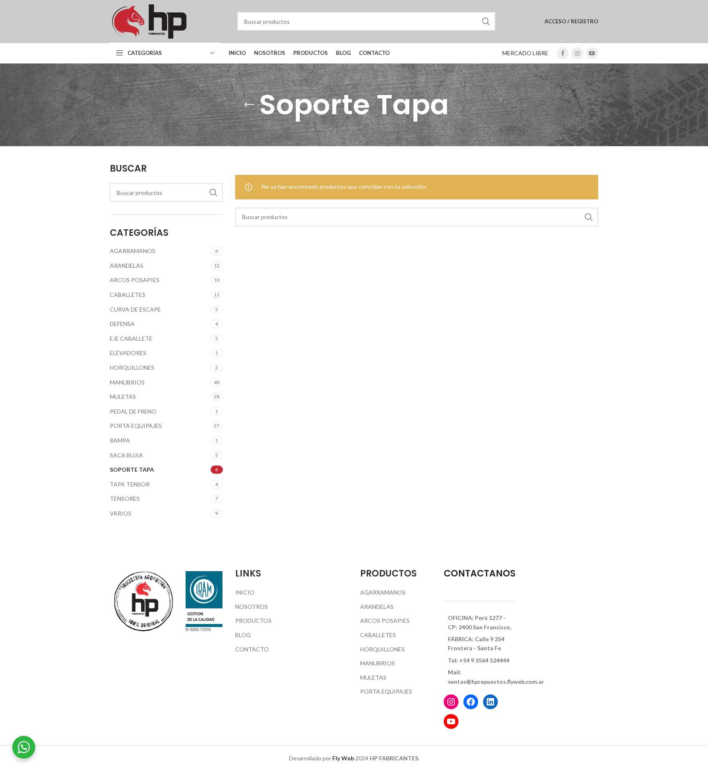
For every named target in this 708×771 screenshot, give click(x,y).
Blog (243, 634)
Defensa (122, 323)
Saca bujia (126, 455)
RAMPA (120, 440)
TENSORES (125, 498)
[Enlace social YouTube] (592, 53)
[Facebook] (470, 701)
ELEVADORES (128, 352)
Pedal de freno (133, 411)
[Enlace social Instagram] (577, 53)
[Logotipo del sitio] (149, 20)
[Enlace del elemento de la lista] (479, 622)
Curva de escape (135, 309)
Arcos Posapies (134, 279)
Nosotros (251, 606)
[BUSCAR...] (486, 21)
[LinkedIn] (490, 701)
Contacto (252, 649)
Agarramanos (132, 250)
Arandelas (126, 265)
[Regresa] (249, 105)
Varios (121, 513)
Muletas (123, 396)
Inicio (244, 592)
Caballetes (127, 294)
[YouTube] (451, 721)
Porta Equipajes (136, 425)
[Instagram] (451, 701)
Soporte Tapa (132, 469)
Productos (253, 620)
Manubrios (127, 382)
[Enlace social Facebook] (562, 53)
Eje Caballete (131, 338)
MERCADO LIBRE (525, 53)
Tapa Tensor (130, 484)
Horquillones (132, 367)
